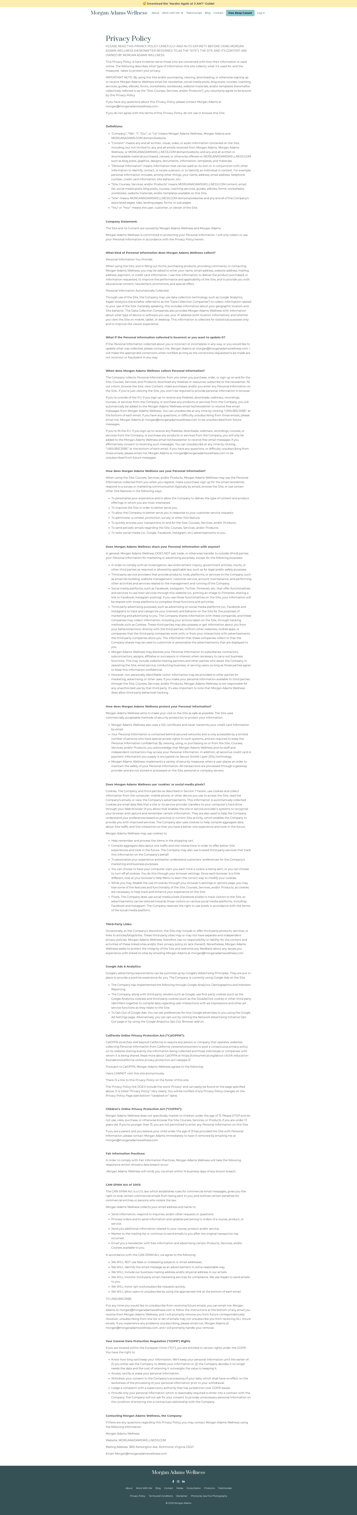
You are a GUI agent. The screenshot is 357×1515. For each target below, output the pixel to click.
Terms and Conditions (161, 1496)
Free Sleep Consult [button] (240, 13)
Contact (218, 12)
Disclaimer (182, 1496)
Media (179, 1488)
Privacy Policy (137, 1496)
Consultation (193, 1488)
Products (209, 1488)
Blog (208, 12)
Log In (261, 12)
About (155, 12)
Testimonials (194, 12)
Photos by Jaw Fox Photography (209, 1496)
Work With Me (144, 1488)
